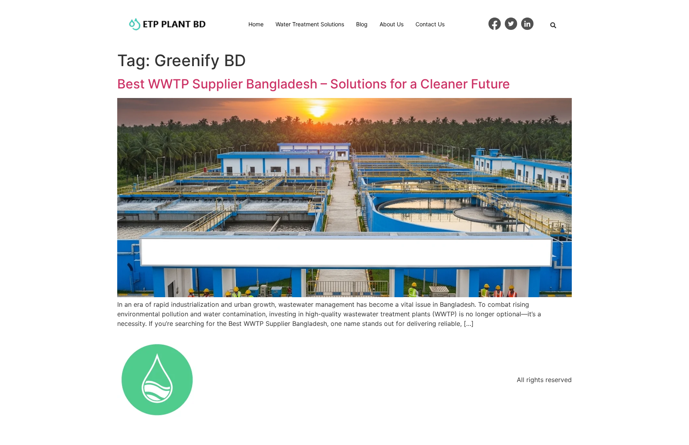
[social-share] (494, 24)
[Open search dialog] (553, 26)
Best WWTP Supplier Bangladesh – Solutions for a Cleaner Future (313, 84)
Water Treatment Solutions (310, 24)
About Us (392, 24)
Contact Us (430, 24)
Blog (362, 24)
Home (256, 24)
